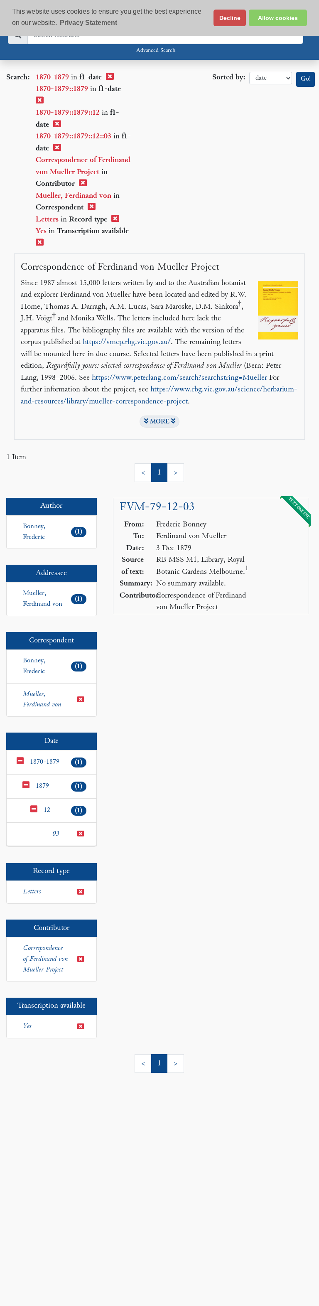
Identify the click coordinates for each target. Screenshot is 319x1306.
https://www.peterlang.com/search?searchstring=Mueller (179, 378)
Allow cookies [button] (278, 18)
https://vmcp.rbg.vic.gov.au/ (127, 342)
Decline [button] (229, 18)
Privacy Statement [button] (88, 22)
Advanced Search (155, 51)
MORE (159, 421)
